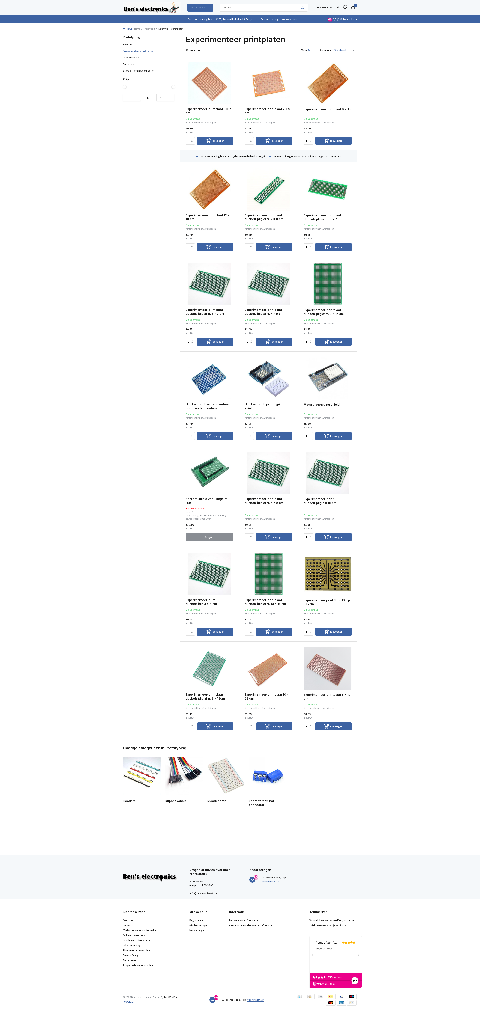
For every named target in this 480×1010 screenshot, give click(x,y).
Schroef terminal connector (138, 70)
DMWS (167, 997)
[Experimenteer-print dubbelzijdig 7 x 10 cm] (328, 473)
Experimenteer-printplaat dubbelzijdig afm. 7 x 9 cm (264, 312)
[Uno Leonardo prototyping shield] (268, 378)
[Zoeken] (302, 7)
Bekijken (209, 537)
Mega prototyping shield (322, 404)
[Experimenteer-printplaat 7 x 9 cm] (268, 83)
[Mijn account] (337, 7)
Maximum (165, 97)
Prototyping (149, 28)
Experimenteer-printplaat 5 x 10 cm (327, 696)
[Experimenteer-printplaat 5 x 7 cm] (209, 83)
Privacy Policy (130, 955)
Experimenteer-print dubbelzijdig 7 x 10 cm (320, 501)
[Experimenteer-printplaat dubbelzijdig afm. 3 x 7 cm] (328, 189)
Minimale (132, 97)
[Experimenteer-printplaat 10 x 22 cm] (268, 668)
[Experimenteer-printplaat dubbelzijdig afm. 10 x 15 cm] (268, 574)
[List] (296, 50)
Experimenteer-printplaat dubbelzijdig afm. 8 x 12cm (205, 696)
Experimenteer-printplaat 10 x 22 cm (267, 696)
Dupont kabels (131, 57)
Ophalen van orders (134, 935)
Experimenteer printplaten (138, 51)
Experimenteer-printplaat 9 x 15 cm (327, 111)
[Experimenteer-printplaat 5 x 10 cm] (328, 668)
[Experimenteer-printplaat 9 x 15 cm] (328, 83)
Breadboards (130, 64)
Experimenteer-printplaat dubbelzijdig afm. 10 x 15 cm (265, 602)
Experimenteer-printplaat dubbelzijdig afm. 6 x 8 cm (264, 501)
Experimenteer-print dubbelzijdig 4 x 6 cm (201, 602)
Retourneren (130, 960)
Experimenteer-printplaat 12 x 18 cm (208, 217)
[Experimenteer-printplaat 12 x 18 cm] (209, 189)
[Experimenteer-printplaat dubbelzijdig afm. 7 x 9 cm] (268, 284)
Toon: (304, 50)
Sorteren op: (327, 50)
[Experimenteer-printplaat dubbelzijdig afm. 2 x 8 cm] (268, 189)
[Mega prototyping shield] (328, 378)
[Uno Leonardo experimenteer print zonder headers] (209, 378)
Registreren (196, 920)
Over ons (128, 920)
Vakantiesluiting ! (132, 945)
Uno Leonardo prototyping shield (264, 406)
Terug (129, 28)
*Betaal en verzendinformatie (139, 930)
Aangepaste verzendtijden (138, 965)
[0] (352, 7)
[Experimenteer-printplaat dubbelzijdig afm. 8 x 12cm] (209, 668)
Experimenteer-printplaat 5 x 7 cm (208, 111)
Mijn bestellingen (198, 925)
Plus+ (176, 997)
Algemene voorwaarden (136, 950)
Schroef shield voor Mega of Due (207, 501)
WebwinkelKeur (348, 19)
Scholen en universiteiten (137, 940)
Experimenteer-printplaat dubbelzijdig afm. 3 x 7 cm (323, 217)
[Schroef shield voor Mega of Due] (209, 473)
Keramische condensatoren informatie (251, 925)
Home (137, 28)
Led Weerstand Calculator (243, 920)
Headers (127, 44)
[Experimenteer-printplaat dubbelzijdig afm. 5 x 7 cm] (209, 284)
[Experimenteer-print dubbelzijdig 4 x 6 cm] (209, 574)
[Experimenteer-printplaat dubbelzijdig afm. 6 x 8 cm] (268, 473)
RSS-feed (129, 1002)
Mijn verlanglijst (198, 930)
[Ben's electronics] (152, 7)
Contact (127, 925)
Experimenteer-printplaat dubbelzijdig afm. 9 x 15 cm (324, 312)
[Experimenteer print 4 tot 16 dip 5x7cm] (328, 574)
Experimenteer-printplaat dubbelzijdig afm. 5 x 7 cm (205, 312)
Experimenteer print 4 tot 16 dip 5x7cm (327, 602)
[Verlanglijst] (345, 7)
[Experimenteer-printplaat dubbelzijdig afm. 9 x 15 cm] (328, 284)
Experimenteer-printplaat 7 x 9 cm (267, 111)
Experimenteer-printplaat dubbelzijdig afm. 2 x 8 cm (264, 217)
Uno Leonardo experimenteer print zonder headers (207, 406)
